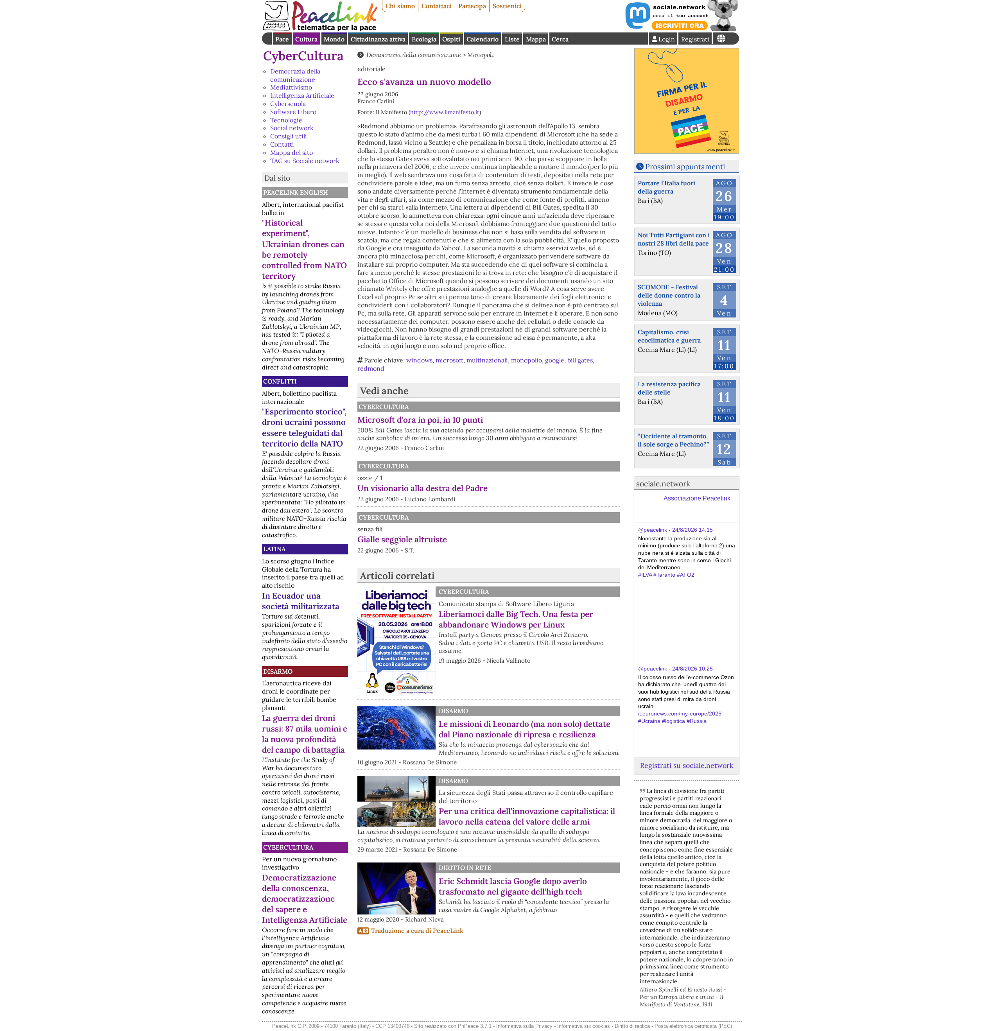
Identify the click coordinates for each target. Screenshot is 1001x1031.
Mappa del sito (291, 152)
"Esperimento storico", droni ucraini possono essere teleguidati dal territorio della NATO (304, 427)
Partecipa (472, 6)
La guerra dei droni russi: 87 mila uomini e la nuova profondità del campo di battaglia (304, 734)
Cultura (306, 39)
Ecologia (424, 39)
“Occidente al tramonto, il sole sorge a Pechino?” (673, 440)
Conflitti (280, 381)
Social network (292, 128)
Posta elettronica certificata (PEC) (693, 1026)
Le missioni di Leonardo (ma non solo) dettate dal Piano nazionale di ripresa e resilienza (524, 729)
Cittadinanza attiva (378, 39)
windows (419, 360)
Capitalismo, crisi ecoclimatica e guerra (669, 336)
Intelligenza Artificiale (302, 95)
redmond (370, 368)
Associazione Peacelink (697, 498)
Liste (512, 39)
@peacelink (652, 530)
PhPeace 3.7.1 (475, 1026)
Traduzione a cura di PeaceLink (417, 930)
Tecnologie (286, 120)
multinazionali (487, 360)
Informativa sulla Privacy (524, 1026)
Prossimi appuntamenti (685, 166)
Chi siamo (400, 6)
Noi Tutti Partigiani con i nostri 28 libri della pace (674, 239)
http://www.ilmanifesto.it (444, 112)
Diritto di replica (632, 1026)
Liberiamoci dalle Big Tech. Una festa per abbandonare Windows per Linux (516, 619)
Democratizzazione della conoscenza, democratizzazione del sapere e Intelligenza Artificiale (304, 898)
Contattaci (437, 6)
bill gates (580, 360)
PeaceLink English (295, 192)
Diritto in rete (465, 867)
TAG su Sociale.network (304, 161)
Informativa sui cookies (583, 1026)
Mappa (536, 39)
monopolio (526, 360)
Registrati (695, 39)
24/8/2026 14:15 (692, 530)
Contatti (282, 144)
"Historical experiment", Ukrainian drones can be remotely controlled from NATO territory (304, 249)
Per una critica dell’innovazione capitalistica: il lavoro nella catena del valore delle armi (527, 816)
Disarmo (277, 671)
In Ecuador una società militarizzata (300, 600)
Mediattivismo (291, 87)
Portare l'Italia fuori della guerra (666, 187)
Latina (274, 549)
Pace (282, 39)
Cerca (560, 39)
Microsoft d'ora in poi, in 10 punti (420, 419)
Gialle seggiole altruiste (402, 539)
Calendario (482, 39)
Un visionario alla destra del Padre (422, 488)
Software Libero (293, 112)
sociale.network (663, 483)
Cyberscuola (288, 104)
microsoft (449, 360)
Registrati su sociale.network (686, 765)
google (554, 360)
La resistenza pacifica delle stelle (669, 388)
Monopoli (480, 55)
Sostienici (507, 6)
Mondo (334, 39)
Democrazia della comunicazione (295, 75)
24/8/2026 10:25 (692, 668)
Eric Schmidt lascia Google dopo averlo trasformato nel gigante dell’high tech (513, 886)
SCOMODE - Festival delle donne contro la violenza (669, 295)
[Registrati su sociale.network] (681, 29)
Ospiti (451, 39)
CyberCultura (303, 56)
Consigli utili (288, 136)
